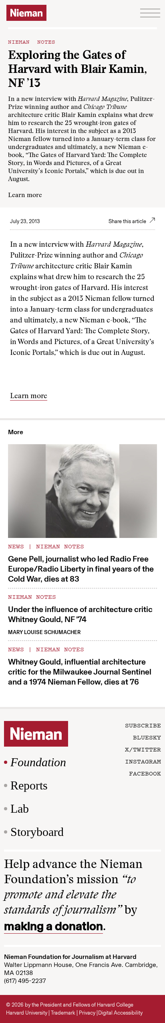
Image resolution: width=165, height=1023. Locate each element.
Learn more (25, 195)
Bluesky (147, 737)
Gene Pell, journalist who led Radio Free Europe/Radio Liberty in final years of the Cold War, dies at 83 (81, 569)
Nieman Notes (31, 41)
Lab (19, 808)
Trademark (63, 1013)
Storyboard (37, 831)
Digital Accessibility (120, 1013)
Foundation (38, 762)
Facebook (145, 773)
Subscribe (143, 725)
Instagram (143, 761)
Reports (29, 785)
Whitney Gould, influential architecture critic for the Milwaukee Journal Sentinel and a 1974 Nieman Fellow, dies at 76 (79, 672)
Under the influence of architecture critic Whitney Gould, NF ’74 (80, 614)
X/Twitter (143, 749)
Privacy (87, 1013)
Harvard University (26, 1013)
